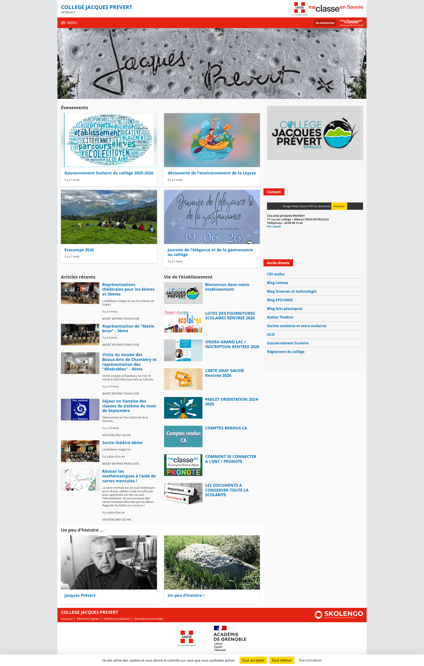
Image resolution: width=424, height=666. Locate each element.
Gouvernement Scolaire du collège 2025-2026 (108, 173)
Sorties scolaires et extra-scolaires (297, 325)
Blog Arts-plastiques (284, 308)
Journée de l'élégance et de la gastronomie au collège (210, 252)
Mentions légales (88, 618)
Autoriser (339, 206)
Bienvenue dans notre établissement (227, 287)
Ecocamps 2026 (79, 249)
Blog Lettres (277, 282)
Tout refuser (282, 660)
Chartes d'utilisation (117, 618)
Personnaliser (310, 660)
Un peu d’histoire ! (186, 595)
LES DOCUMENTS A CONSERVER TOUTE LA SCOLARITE (226, 490)
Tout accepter (253, 660)
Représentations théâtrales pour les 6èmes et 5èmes (128, 289)
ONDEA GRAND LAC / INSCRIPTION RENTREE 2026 (232, 344)
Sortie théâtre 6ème (122, 442)
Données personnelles (148, 618)
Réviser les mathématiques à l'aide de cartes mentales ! (129, 476)
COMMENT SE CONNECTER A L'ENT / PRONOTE (230, 459)
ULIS (271, 334)
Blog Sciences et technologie (291, 291)
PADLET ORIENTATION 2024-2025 (232, 402)
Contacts (67, 618)
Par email (274, 226)
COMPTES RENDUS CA (226, 428)
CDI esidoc (276, 274)
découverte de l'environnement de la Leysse (212, 173)
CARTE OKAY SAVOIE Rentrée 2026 (224, 373)
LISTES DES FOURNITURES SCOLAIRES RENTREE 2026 (230, 316)
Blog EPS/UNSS (280, 300)
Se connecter (325, 23)
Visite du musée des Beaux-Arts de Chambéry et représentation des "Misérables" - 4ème (129, 362)
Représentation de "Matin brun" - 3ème (128, 328)
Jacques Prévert (80, 595)
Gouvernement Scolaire (288, 343)
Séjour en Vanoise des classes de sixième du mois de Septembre (129, 405)
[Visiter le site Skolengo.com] (338, 618)
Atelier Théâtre (280, 317)
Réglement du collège (286, 351)
